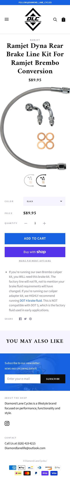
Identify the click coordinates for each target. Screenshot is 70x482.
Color (9, 201)
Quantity (11, 223)
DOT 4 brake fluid (31, 300)
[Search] (55, 19)
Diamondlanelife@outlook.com (25, 448)
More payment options (35, 260)
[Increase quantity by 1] (44, 223)
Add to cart (35, 238)
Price (9, 213)
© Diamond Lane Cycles (34, 461)
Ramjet (35, 40)
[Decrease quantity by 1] (25, 223)
